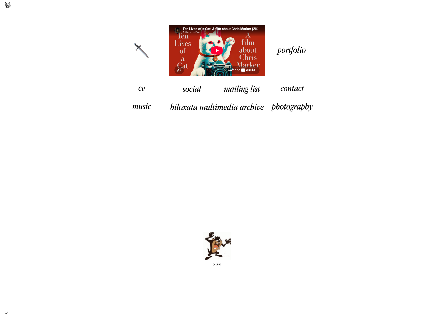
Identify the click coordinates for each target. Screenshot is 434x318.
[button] (6, 312)
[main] (217, 264)
